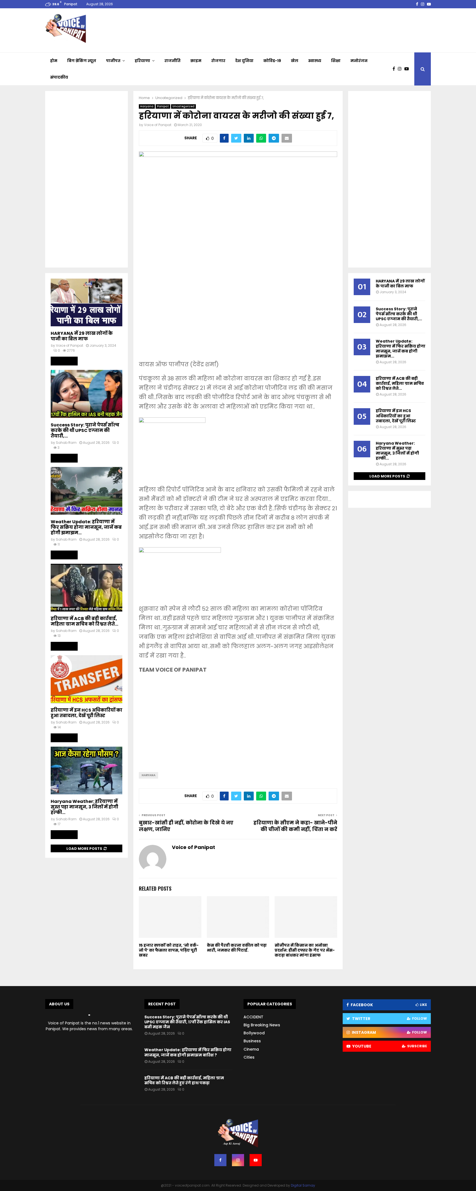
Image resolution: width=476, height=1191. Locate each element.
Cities (249, 1057)
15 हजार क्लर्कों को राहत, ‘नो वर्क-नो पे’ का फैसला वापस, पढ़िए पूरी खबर (169, 950)
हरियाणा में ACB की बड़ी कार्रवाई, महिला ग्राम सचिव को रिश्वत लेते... (84, 621)
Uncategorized (183, 106)
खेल (294, 60)
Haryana (146, 106)
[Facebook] (395, 69)
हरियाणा (142, 60)
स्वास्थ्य (314, 60)
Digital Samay (303, 1185)
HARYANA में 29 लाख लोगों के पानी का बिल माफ (82, 336)
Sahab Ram (66, 442)
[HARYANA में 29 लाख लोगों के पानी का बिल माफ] (86, 302)
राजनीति (172, 60)
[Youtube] (408, 69)
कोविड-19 (272, 60)
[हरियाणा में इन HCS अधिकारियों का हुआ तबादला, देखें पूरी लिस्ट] (86, 679)
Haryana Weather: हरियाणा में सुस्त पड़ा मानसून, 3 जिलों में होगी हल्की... (84, 807)
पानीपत (113, 60)
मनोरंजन (358, 60)
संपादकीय (59, 77)
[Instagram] (401, 69)
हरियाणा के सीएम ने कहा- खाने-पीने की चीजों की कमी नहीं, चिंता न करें (295, 826)
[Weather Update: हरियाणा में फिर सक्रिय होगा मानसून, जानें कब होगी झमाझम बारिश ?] (86, 491)
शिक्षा (335, 60)
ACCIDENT (253, 1017)
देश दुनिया (244, 60)
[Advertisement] (238, 315)
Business (252, 1041)
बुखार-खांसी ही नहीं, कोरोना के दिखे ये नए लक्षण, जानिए (186, 826)
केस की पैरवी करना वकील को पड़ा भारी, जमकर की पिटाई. (237, 947)
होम (53, 60)
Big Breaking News (262, 1025)
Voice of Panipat (157, 124)
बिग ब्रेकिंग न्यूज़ (81, 60)
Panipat (163, 106)
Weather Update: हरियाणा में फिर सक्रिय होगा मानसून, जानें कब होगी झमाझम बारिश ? (187, 1052)
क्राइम (195, 60)
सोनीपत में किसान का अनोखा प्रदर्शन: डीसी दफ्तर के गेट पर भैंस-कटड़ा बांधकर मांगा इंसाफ (305, 950)
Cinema (251, 1049)
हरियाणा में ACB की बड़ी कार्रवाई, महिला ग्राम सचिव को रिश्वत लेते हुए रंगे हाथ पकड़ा (184, 1080)
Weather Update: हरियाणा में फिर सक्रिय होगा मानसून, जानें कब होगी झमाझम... (86, 527)
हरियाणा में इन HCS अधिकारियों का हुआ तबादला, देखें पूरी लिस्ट (86, 713)
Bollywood (254, 1033)
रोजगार (218, 60)
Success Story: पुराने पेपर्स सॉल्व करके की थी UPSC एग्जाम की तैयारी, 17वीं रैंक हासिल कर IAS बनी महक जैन (187, 1022)
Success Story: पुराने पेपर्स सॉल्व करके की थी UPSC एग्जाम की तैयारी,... (85, 430)
